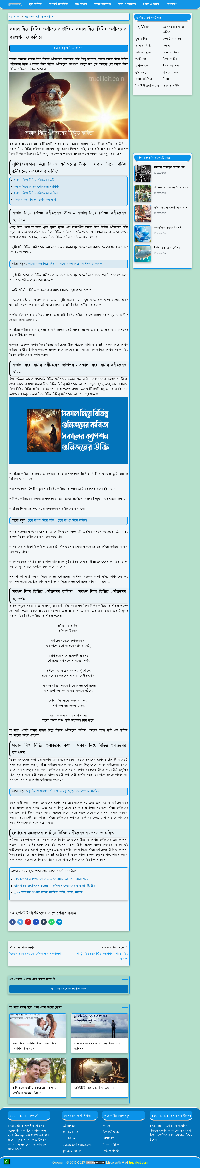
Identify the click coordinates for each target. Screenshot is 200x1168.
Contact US (70, 1132)
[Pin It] (28, 922)
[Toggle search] (190, 4)
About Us (69, 1126)
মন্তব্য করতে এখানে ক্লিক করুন (70, 989)
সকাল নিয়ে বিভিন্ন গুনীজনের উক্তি (34, 180)
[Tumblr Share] (44, 922)
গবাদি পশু (108, 1138)
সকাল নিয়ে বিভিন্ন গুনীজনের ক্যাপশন (37, 186)
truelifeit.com (138, 1162)
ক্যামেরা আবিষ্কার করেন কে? (169, 167)
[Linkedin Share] (36, 922)
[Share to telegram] (59, 922)
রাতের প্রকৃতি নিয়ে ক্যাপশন (69, 48)
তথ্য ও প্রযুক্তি (111, 1151)
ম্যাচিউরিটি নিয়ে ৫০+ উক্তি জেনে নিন (94, 1088)
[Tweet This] (20, 922)
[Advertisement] (162, 124)
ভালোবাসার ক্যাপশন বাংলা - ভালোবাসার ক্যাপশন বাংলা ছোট (51, 879)
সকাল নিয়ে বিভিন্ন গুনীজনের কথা (35, 199)
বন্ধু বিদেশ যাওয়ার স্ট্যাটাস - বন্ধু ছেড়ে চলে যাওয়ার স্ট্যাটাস (63, 791)
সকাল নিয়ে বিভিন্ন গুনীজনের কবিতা (36, 193)
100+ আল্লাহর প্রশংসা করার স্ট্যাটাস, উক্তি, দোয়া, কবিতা (48, 892)
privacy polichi (72, 1151)
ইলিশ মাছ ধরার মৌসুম (167, 248)
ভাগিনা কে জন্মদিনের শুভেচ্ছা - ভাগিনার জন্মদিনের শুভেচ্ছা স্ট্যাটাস (54, 886)
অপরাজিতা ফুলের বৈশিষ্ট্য (168, 228)
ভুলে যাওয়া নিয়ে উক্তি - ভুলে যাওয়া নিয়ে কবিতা (57, 520)
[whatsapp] (182, 4)
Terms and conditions (77, 1144)
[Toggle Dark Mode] (187, 4)
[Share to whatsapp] (51, 922)
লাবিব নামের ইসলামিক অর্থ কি (171, 207)
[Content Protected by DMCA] (95, 1162)
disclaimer (69, 1138)
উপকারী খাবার (111, 1132)
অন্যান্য (106, 1126)
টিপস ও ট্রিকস (111, 1144)
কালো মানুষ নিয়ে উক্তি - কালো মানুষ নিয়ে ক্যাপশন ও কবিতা (65, 263)
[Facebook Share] (12, 922)
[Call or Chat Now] (7, 1161)
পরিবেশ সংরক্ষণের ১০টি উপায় (171, 187)
